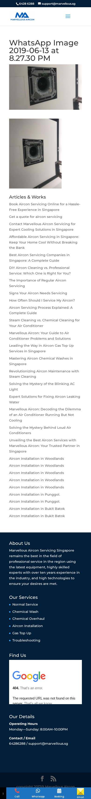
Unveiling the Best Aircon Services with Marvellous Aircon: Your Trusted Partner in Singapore (44, 445)
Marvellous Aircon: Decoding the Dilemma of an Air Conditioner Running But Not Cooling (45, 414)
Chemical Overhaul (28, 619)
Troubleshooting (26, 640)
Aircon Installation (27, 626)
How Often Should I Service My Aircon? (42, 300)
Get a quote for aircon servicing (35, 217)
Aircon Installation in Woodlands (36, 458)
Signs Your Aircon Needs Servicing (38, 293)
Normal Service (25, 604)
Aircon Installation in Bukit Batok (37, 509)
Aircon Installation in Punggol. (34, 494)
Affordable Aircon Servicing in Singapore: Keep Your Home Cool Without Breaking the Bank (44, 242)
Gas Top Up (21, 633)
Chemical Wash (25, 612)
